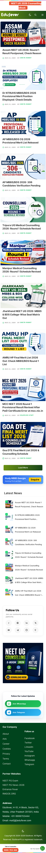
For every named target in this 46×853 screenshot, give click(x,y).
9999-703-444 (10, 850)
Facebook (30, 738)
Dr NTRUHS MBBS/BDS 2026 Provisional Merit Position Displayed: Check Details (19, 96)
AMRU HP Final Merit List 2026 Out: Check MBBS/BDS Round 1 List (20, 361)
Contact (7, 763)
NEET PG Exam (10, 780)
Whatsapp (30, 760)
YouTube (29, 751)
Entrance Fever (10, 789)
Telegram (29, 764)
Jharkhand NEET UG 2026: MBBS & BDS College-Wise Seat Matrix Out (22, 314)
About (6, 734)
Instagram (30, 755)
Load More (23, 467)
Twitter (28, 742)
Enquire (35, 479)
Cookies (7, 748)
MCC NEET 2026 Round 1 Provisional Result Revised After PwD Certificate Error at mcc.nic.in (22, 407)
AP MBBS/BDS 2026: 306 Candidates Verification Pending (21, 184)
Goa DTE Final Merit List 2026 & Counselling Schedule (20, 452)
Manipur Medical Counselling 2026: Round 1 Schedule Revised (21, 270)
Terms (6, 758)
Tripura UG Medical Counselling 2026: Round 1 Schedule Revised (21, 227)
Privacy (6, 753)
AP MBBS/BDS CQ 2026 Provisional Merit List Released (20, 141)
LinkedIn (29, 747)
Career (6, 743)
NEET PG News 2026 (13, 785)
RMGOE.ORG (9, 793)
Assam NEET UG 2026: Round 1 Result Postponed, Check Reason (21, 51)
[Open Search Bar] (35, 15)
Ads (5, 739)
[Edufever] (10, 15)
